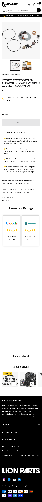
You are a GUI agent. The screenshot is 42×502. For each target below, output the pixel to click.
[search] (39, 10)
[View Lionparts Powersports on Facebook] (9, 479)
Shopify (28, 486)
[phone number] (29, 4)
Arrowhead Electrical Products (12, 74)
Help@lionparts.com (14, 451)
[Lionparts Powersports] (10, 4)
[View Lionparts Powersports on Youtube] (14, 479)
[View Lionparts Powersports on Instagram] (4, 479)
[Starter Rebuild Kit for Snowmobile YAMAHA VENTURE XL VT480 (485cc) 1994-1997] (15, 65)
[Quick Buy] (32, 384)
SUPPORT (6, 424)
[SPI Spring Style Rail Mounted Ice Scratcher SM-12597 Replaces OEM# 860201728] (14, 384)
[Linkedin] (19, 479)
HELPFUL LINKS (9, 432)
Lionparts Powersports (13, 486)
